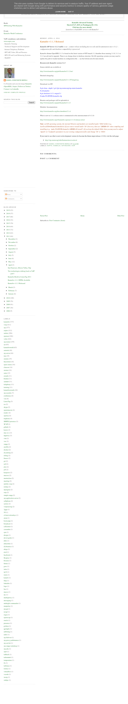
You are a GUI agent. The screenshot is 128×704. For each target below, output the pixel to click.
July (10, 255)
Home (82, 216)
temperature (8, 660)
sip (5, 327)
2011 (8, 236)
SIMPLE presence (10, 421)
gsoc (5, 566)
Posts (9, 194)
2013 (8, 230)
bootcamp (7, 521)
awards (6, 376)
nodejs (6, 487)
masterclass (7, 478)
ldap (5, 580)
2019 (8, 210)
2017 (8, 217)
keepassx (7, 472)
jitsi (5, 467)
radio (5, 634)
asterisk (6, 350)
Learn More (60, 12)
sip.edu (6, 649)
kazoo (6, 430)
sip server (7, 353)
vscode (6, 674)
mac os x (7, 433)
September (12, 249)
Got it (71, 12)
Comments (10, 199)
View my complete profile (15, 92)
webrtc (6, 333)
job (5, 469)
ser (5, 344)
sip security (8, 393)
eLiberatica (7, 546)
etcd (5, 552)
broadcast (7, 524)
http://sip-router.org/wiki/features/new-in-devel (61, 140)
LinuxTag (7, 401)
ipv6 (5, 572)
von (5, 398)
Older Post (120, 216)
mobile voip (8, 484)
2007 (8, 308)
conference (7, 396)
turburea (6, 666)
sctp (5, 492)
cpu (5, 532)
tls (4, 663)
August (11, 252)
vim (5, 438)
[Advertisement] (14, 146)
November (12, 242)
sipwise (6, 415)
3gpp (5, 509)
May (10, 262)
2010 (8, 298)
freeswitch (7, 361)
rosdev (6, 413)
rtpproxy (7, 435)
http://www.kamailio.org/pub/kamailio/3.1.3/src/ (56, 71)
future (6, 563)
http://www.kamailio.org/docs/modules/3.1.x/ (55, 111)
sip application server (11, 498)
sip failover (7, 637)
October (11, 245)
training (6, 387)
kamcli (6, 578)
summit (6, 381)
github (6, 427)
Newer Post (44, 216)
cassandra (7, 529)
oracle (6, 620)
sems (5, 373)
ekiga (6, 549)
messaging (7, 600)
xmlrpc (6, 680)
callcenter (7, 526)
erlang (6, 455)
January (11, 294)
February (11, 290)
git (5, 461)
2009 (8, 301)
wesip (6, 677)
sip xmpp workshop (10, 646)
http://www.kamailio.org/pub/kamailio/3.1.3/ (55, 103)
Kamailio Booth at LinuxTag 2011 (19, 277)
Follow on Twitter (24, 86)
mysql (6, 609)
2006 (8, 311)
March (10, 287)
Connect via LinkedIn (11, 89)
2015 (8, 223)
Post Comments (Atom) (57, 220)
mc (5, 595)
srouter (6, 370)
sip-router (66, 145)
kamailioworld (9, 347)
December (12, 239)
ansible (6, 447)
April (10, 265)
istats (5, 575)
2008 (8, 304)
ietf (5, 464)
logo (5, 586)
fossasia (6, 560)
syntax (6, 504)
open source (8, 364)
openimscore (8, 410)
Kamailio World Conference (13, 33)
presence (7, 623)
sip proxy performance (11, 640)
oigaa (6, 615)
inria (5, 569)
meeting (6, 481)
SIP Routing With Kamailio (13, 25)
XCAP (6, 424)
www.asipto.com (9, 41)
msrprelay (7, 606)
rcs (5, 404)
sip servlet (7, 643)
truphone (7, 418)
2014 (8, 226)
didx (5, 541)
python (6, 626)
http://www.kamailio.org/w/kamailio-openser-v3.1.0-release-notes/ (62, 120)
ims (5, 356)
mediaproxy (8, 597)
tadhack (6, 654)
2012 (8, 233)
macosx (6, 475)
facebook (7, 555)
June (10, 258)
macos (6, 592)
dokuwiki (7, 543)
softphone (7, 501)
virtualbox (7, 671)
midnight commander (11, 603)
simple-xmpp (8, 495)
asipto (49, 145)
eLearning (7, 452)
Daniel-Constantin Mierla (16, 80)
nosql (6, 612)
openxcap (7, 617)
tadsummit (7, 657)
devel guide (8, 538)
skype (6, 407)
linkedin (7, 583)
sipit (5, 651)
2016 (8, 220)
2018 (8, 213)
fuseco (6, 458)
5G (5, 512)
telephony (7, 384)
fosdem (6, 378)
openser (6, 336)
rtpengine (7, 489)
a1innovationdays (10, 515)
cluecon (6, 367)
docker (6, 450)
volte (5, 339)
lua (5, 589)
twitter (6, 669)
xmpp (6, 444)
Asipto (14, 86)
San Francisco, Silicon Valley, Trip (19, 268)
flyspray (6, 558)
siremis (6, 359)
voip (73, 145)
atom (5, 518)
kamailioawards (9, 390)
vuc (5, 441)
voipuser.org (8, 506)
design (6, 535)
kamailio (56, 145)
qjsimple (7, 629)
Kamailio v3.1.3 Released (16, 283)
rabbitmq (7, 632)
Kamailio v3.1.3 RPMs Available (19, 280)
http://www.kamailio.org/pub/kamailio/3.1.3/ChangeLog (59, 80)
